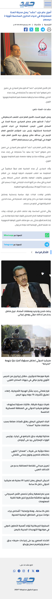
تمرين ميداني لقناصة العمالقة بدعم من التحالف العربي (29, 467)
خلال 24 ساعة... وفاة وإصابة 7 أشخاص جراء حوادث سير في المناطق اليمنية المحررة (28, 513)
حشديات (37, 24)
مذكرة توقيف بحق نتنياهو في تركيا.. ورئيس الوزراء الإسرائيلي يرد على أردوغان (27, 438)
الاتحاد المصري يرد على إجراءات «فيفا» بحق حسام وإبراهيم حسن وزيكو (28, 542)
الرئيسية (47, 24)
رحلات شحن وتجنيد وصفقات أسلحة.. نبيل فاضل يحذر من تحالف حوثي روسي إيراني (28, 312)
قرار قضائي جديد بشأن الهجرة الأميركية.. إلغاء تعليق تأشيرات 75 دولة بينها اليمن (27, 393)
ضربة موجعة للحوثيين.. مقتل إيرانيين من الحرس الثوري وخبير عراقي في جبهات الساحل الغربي (26, 378)
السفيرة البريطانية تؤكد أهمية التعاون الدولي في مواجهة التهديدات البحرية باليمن (26, 528)
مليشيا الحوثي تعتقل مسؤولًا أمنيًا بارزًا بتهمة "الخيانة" (28, 362)
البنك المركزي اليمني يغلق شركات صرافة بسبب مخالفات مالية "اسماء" (26, 423)
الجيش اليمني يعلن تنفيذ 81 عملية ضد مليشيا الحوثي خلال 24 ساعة (26, 482)
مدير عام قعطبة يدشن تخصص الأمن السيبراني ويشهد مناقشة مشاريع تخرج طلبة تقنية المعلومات (27, 497)
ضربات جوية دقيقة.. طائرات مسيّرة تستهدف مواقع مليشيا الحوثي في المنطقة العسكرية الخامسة (27, 408)
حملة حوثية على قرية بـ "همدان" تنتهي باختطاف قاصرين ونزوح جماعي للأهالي (30, 453)
